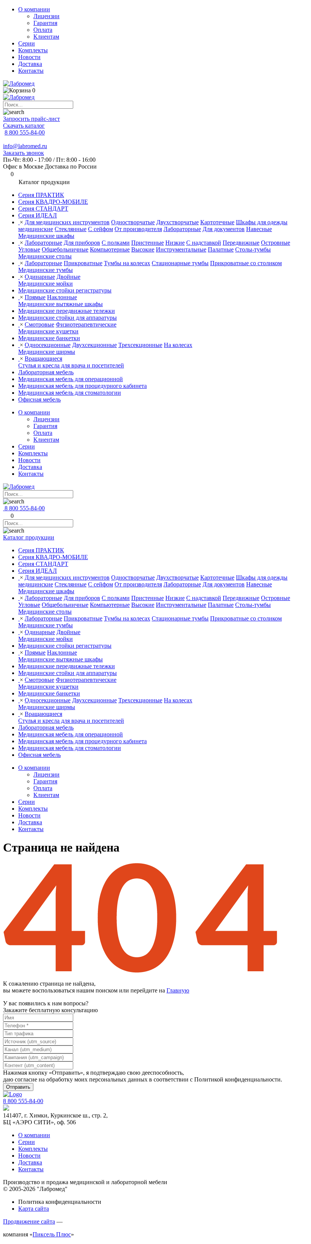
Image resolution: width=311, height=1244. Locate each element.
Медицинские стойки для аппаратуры (67, 317)
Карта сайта (33, 1208)
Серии (26, 43)
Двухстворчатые (177, 222)
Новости (29, 57)
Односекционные (48, 345)
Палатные (221, 249)
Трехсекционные (140, 345)
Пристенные (147, 242)
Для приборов (82, 242)
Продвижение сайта (29, 1221)
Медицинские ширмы (46, 352)
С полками (116, 242)
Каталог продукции (28, 537)
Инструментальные (181, 249)
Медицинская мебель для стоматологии (69, 392)
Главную (177, 990)
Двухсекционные (94, 345)
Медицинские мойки (45, 283)
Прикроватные (83, 263)
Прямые (35, 297)
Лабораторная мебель (46, 372)
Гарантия (45, 23)
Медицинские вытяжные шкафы (60, 304)
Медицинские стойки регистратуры (65, 290)
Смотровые (39, 324)
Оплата (42, 30)
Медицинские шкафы (46, 236)
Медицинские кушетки (48, 331)
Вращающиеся (43, 358)
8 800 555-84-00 (25, 132)
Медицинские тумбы (45, 270)
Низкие (175, 242)
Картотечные (217, 222)
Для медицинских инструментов (67, 222)
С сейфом (100, 229)
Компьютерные (110, 249)
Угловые (29, 249)
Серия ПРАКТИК (41, 195)
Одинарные (40, 276)
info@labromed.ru (25, 146)
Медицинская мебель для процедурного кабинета (82, 386)
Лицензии (46, 16)
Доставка (30, 64)
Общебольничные (65, 249)
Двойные (68, 276)
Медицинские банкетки (49, 338)
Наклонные (62, 297)
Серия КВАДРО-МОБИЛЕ (53, 201)
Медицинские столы (45, 256)
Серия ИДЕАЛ (37, 215)
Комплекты (33, 50)
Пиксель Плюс (52, 1234)
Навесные (259, 229)
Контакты (31, 70)
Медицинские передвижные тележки (66, 311)
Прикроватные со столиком (246, 263)
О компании (34, 9)
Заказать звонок (23, 153)
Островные (275, 242)
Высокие (142, 249)
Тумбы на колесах (127, 263)
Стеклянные (70, 229)
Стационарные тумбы (180, 263)
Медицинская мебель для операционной (70, 379)
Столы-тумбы (253, 249)
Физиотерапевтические (86, 324)
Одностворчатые (133, 222)
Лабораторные (182, 229)
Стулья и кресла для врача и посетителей (71, 365)
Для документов (224, 229)
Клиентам (46, 36)
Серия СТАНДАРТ (43, 208)
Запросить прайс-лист (31, 119)
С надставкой (203, 242)
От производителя (138, 229)
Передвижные (241, 242)
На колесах (178, 345)
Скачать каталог (24, 125)
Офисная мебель (39, 399)
